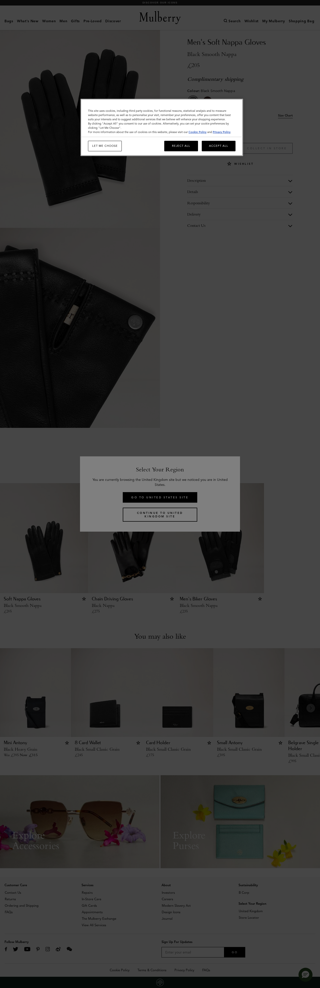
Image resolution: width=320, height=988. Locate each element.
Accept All (218, 146)
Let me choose (105, 146)
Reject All (181, 146)
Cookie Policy (197, 132)
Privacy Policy (221, 132)
